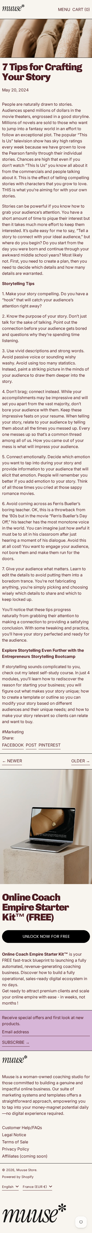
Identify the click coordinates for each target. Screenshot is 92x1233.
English (8, 1187)
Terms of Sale (15, 1141)
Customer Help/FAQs (22, 1127)
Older (78, 760)
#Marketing (13, 731)
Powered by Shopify (17, 1177)
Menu (64, 9)
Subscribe (13, 1042)
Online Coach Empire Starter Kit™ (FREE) (35, 907)
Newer (14, 760)
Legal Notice (14, 1134)
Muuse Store (26, 1170)
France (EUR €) (35, 1187)
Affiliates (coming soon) (25, 1156)
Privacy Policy (15, 1148)
